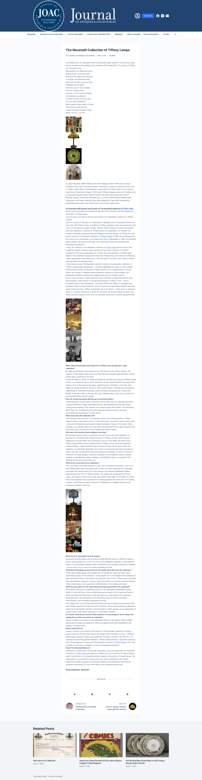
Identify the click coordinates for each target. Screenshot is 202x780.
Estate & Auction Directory (98, 34)
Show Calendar (133, 34)
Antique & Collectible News (51, 34)
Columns (112, 55)
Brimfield (119, 34)
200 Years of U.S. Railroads (44, 761)
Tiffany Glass (128, 208)
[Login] (137, 15)
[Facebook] (157, 15)
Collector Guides (75, 34)
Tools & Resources (151, 34)
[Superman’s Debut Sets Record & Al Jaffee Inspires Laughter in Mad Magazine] (101, 745)
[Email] (167, 15)
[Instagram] (162, 15)
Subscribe (148, 16)
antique (109, 410)
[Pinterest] (110, 694)
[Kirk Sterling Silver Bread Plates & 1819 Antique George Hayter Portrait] (147, 745)
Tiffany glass (82, 214)
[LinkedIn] (127, 694)
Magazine (31, 34)
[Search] (175, 34)
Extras (166, 34)
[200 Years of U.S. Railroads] (54, 745)
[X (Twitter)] (92, 694)
